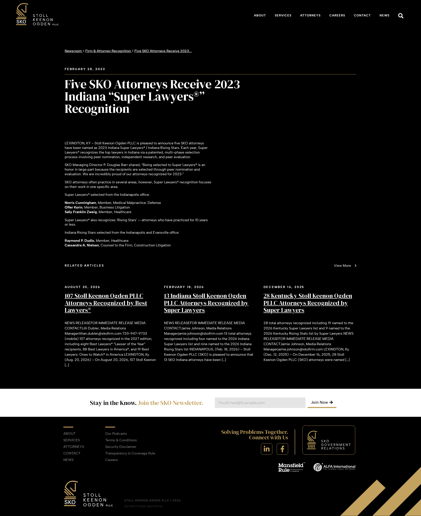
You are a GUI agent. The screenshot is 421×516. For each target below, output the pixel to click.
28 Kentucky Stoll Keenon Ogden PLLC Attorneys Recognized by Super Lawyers (308, 303)
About (260, 15)
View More (342, 265)
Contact (362, 15)
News (384, 15)
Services (283, 15)
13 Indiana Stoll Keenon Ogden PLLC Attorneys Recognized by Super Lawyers (206, 303)
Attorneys (310, 15)
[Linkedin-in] (266, 449)
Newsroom (74, 51)
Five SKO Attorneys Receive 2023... (163, 51)
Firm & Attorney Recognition (108, 51)
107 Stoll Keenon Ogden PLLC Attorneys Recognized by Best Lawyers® (106, 303)
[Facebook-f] (282, 449)
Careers (337, 15)
